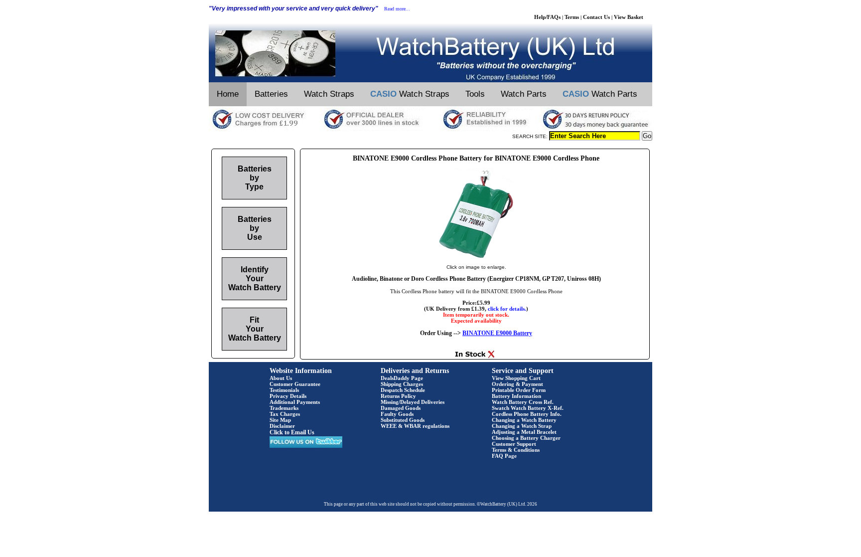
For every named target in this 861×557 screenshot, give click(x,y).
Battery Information (516, 396)
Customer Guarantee (295, 384)
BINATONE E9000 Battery (497, 333)
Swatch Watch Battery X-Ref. (528, 408)
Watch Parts (524, 94)
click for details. (507, 309)
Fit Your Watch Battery (254, 329)
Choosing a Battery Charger (526, 438)
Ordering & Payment (517, 384)
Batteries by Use (255, 228)
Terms (572, 17)
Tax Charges (285, 414)
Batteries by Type (255, 178)
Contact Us (596, 17)
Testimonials (284, 390)
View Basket (628, 17)
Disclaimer (282, 426)
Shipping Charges (402, 384)
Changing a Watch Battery (524, 420)
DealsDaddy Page (402, 378)
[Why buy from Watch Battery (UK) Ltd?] (430, 129)
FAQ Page (504, 456)
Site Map (280, 420)
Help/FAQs (547, 17)
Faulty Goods (397, 414)
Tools (475, 94)
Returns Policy (398, 396)
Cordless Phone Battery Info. (527, 414)
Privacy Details (288, 396)
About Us (281, 378)
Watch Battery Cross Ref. (523, 402)
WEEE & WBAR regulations (415, 426)
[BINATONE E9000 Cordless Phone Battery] (476, 257)
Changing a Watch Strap (522, 426)
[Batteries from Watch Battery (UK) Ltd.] (430, 80)
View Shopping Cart (516, 378)
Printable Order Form (519, 390)
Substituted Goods (403, 420)
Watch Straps (329, 94)
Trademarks (284, 408)
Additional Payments (295, 402)
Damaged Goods (401, 408)
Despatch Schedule (403, 390)
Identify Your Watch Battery (254, 278)
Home (228, 94)
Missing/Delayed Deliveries (412, 402)
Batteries (271, 94)
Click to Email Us (292, 432)
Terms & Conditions (516, 450)
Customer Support (514, 444)
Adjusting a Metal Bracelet (524, 432)
